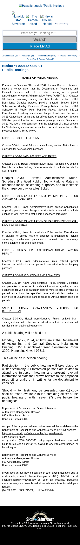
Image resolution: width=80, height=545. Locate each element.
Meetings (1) (28, 55)
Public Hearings (15, 70)
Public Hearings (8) (47, 55)
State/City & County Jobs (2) (40, 59)
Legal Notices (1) (10, 55)
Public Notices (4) (68, 55)
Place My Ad (40, 46)
